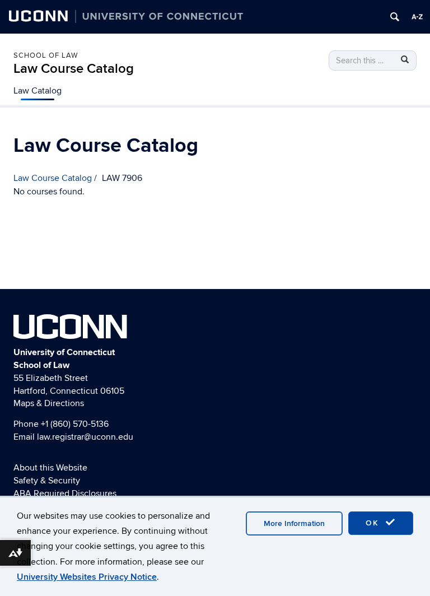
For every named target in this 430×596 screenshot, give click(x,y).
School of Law (45, 55)
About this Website (50, 467)
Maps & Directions (48, 403)
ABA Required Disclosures (64, 493)
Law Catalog (37, 90)
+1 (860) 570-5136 (75, 424)
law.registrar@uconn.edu (85, 437)
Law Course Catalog (73, 68)
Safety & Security (46, 480)
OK (374, 523)
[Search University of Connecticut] (395, 17)
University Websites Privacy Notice (87, 577)
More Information (294, 523)
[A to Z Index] (417, 17)
